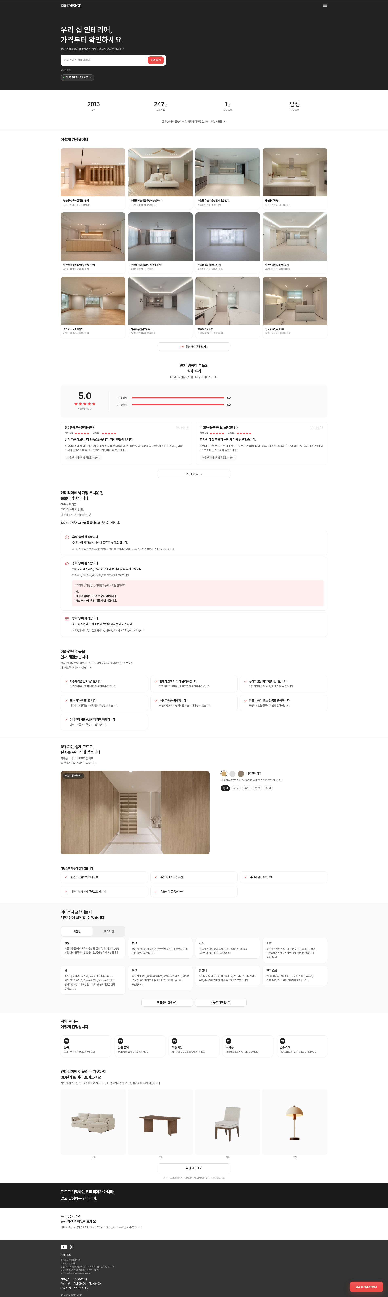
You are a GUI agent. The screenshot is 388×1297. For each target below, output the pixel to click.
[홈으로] (71, 5)
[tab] (224, 774)
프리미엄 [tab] (109, 931)
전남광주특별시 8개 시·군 (77, 77)
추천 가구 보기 (194, 1168)
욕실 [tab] (268, 788)
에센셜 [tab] (77, 931)
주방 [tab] (247, 788)
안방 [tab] (257, 788)
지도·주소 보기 (81, 1288)
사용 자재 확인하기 (221, 1002)
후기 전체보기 (193, 473)
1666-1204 (80, 1279)
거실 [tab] (236, 788)
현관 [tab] (225, 788)
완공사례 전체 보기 (193, 346)
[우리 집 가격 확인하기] (366, 1287)
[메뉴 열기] (322, 5)
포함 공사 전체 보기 (167, 1002)
